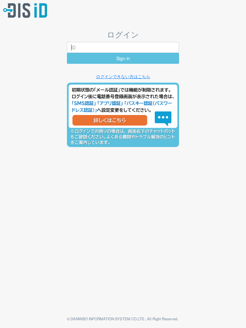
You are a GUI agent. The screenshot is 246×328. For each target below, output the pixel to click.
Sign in (123, 58)
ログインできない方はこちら (123, 76)
